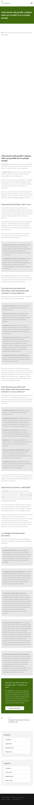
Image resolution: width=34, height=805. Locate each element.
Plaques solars (8, 752)
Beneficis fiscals (9, 747)
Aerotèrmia (8, 739)
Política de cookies (17, 799)
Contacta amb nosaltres (14, 708)
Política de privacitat (5, 799)
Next (9, 718)
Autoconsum (8, 743)
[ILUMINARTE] (5, 3)
